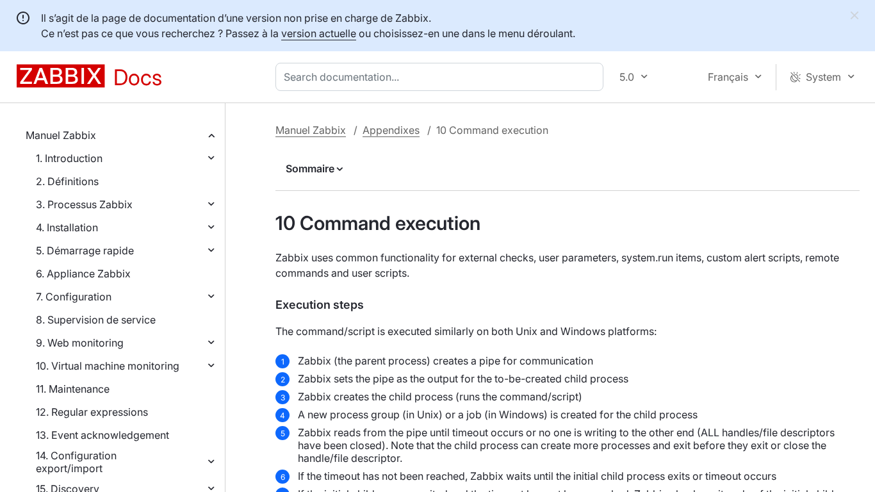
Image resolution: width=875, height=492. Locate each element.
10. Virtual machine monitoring (107, 365)
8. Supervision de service (96, 319)
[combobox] (442, 77)
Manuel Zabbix (61, 135)
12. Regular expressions (92, 412)
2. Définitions (67, 181)
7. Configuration (73, 296)
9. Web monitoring (80, 342)
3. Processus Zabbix (84, 204)
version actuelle (318, 33)
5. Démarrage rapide (85, 250)
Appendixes (391, 130)
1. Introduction (69, 158)
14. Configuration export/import (76, 462)
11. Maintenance (73, 388)
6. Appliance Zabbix (83, 273)
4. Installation (67, 227)
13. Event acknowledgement (102, 435)
